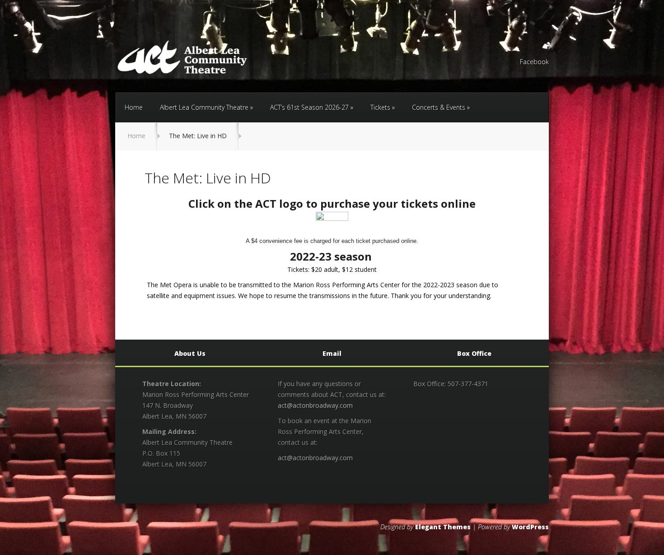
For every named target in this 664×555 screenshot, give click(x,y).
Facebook (534, 62)
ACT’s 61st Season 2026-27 (309, 107)
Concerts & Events (438, 107)
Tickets (380, 107)
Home (134, 107)
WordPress (530, 526)
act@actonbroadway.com (315, 405)
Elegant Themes (443, 526)
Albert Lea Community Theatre (204, 107)
